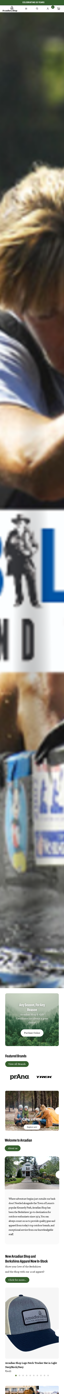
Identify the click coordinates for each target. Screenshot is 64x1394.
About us (12, 1148)
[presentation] (5, 1077)
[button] (16, 1375)
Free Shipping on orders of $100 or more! (33, 2)
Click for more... (17, 1280)
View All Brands (17, 1064)
